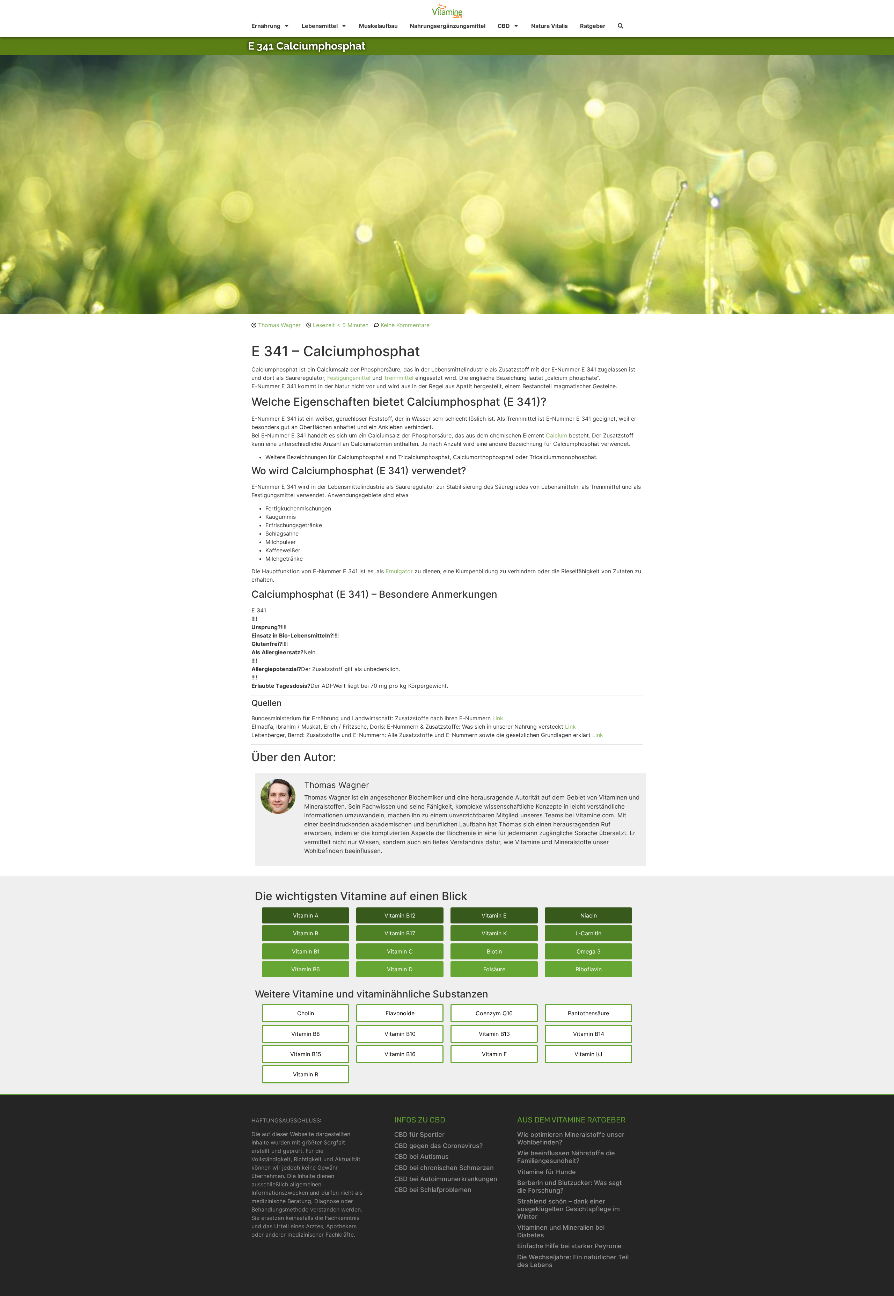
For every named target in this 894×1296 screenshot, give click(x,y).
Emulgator (399, 571)
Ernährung (265, 25)
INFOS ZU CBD (419, 1120)
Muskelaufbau (378, 25)
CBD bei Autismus (421, 1156)
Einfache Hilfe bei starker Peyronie (569, 1246)
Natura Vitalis (549, 25)
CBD (504, 25)
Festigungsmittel (349, 377)
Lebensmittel (320, 25)
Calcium (556, 435)
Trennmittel (398, 377)
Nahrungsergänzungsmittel (447, 25)
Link (497, 718)
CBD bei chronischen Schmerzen (444, 1167)
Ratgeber (593, 25)
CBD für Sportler (419, 1134)
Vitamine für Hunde (546, 1172)
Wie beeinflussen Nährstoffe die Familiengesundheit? (566, 1156)
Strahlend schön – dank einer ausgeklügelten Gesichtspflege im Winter (568, 1209)
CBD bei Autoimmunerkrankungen (445, 1179)
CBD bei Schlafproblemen (432, 1189)
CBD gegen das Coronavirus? (438, 1145)
